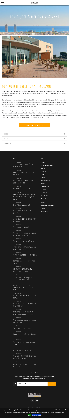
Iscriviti (51, 384)
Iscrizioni (44, 193)
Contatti (43, 199)
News (43, 183)
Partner (43, 208)
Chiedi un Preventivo (47, 205)
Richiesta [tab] (7, 143)
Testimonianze (45, 180)
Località (43, 190)
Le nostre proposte (47, 165)
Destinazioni (45, 186)
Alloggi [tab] (7, 138)
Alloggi (43, 177)
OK (29, 415)
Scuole (27, 26)
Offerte (43, 171)
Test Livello (44, 211)
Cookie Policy (36, 415)
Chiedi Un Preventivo (34, 125)
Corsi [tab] (6, 134)
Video (43, 202)
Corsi (42, 174)
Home (21, 26)
